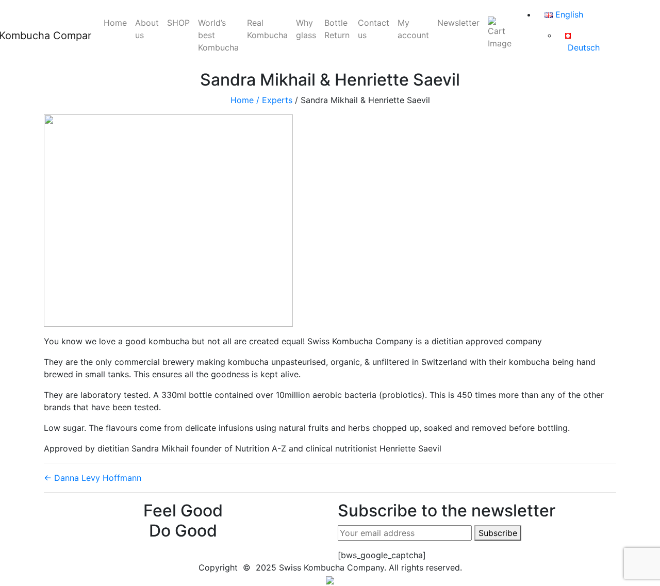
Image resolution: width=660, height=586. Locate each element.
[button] (330, 580)
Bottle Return (337, 29)
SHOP (178, 23)
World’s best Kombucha (218, 35)
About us (147, 29)
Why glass (306, 29)
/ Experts (274, 100)
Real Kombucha (267, 29)
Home (115, 23)
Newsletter (458, 23)
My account (413, 29)
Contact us (373, 29)
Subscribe (497, 533)
